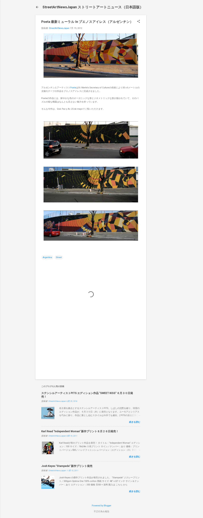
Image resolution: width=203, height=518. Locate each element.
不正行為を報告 (101, 511)
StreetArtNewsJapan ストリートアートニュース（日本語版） (93, 7)
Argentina (47, 257)
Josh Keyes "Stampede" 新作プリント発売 (66, 465)
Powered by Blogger (101, 505)
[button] (138, 22)
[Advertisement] (158, 59)
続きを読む (134, 422)
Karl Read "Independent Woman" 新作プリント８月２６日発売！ (80, 431)
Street (59, 257)
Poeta (73, 87)
